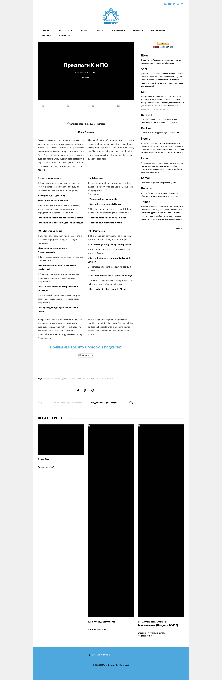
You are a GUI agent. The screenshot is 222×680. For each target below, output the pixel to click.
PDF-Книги (46, 35)
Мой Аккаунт (64, 35)
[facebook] (48, 111)
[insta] (73, 111)
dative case (55, 378)
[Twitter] (174, 3)
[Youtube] (178, 3)
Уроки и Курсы (158, 31)
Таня (59, 31)
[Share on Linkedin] (100, 390)
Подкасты (85, 31)
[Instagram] (182, 3)
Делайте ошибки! (46, 629)
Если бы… (45, 621)
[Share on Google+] (85, 390)
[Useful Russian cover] (86, 355)
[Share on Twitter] (78, 390)
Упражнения (138, 31)
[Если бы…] (61, 520)
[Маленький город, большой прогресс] (86, 124)
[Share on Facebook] (71, 390)
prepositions (76, 378)
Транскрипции (119, 31)
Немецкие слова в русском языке (66, 403)
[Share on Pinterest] (92, 390)
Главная (45, 31)
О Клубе (101, 31)
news (87, 77)
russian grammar (107, 378)
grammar (65, 378)
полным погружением (63, 334)
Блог (70, 31)
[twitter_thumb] (123, 111)
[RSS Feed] (165, 3)
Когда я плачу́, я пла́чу (98, 629)
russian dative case (90, 378)
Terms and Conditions (100, 655)
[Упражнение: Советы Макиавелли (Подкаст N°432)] (161, 520)
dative (46, 378)
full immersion (105, 330)
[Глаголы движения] (111, 520)
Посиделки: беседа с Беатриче (104, 403)
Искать (179, 228)
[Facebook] (169, 3)
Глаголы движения (101, 621)
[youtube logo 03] (98, 111)
